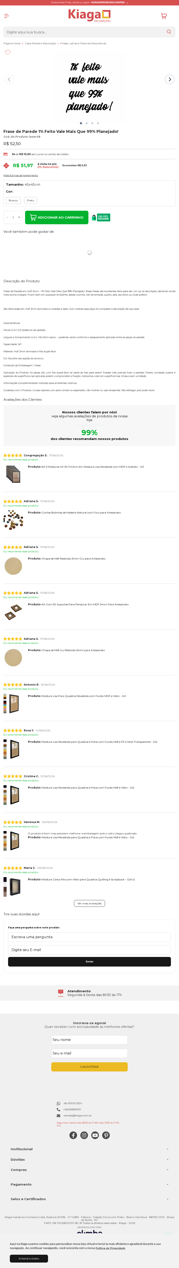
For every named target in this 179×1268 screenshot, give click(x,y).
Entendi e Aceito (29, 1258)
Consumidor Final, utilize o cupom (88, 2)
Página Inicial (12, 43)
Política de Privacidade (110, 1248)
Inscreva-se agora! (89, 1023)
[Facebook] (73, 1138)
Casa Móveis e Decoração (41, 43)
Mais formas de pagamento (20, 175)
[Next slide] (169, 79)
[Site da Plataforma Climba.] (89, 1232)
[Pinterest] (106, 1138)
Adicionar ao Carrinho (60, 217)
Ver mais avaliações (89, 903)
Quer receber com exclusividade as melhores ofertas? (89, 1027)
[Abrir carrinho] (167, 16)
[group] (89, 993)
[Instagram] (84, 1138)
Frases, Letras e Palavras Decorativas (83, 43)
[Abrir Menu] (6, 16)
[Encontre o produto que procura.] (169, 32)
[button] (81, 123)
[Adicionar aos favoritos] (7, 52)
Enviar (89, 961)
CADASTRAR (89, 1066)
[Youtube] (95, 1138)
